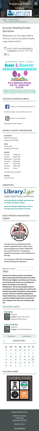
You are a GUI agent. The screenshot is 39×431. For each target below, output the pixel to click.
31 (29, 350)
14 (29, 356)
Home (5, 19)
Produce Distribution (11, 324)
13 (25, 356)
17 (11, 359)
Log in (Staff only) (19, 428)
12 (20, 356)
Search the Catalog (9, 268)
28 (15, 350)
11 (15, 356)
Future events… (26, 336)
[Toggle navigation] (36, 3)
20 (25, 359)
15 (33, 356)
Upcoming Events (11, 306)
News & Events (13, 19)
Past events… (11, 336)
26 (20, 362)
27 (25, 362)
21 (29, 359)
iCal (8, 54)
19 (20, 359)
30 (25, 350)
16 (6, 359)
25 (15, 362)
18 (15, 359)
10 (11, 356)
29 (20, 350)
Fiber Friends (8, 312)
